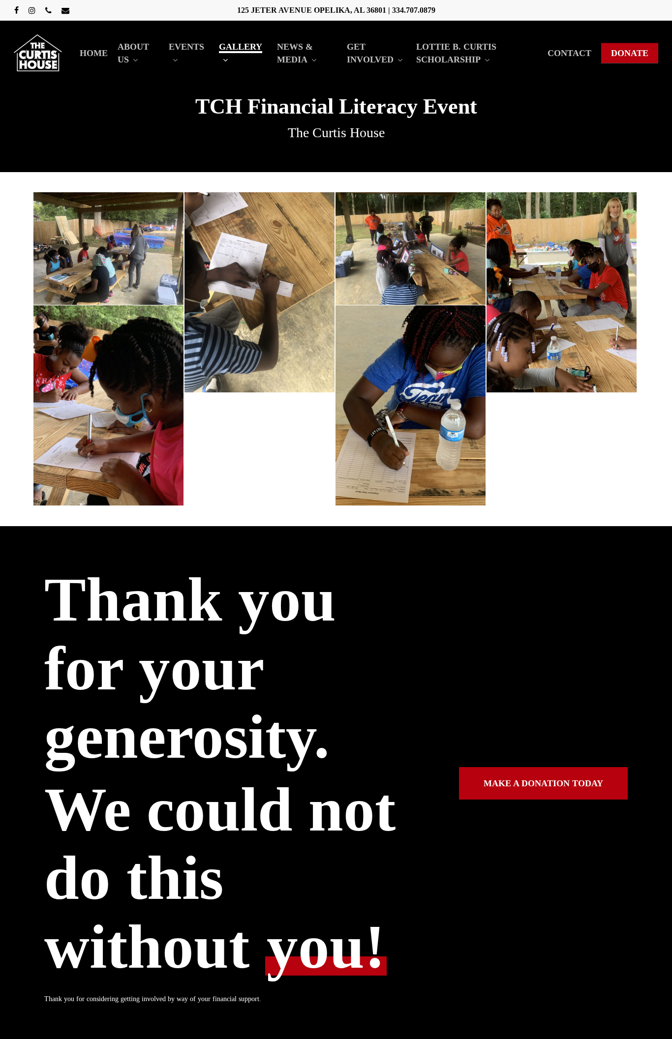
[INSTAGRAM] (32, 10)
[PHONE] (48, 10)
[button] (543, 783)
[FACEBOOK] (16, 10)
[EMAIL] (65, 10)
